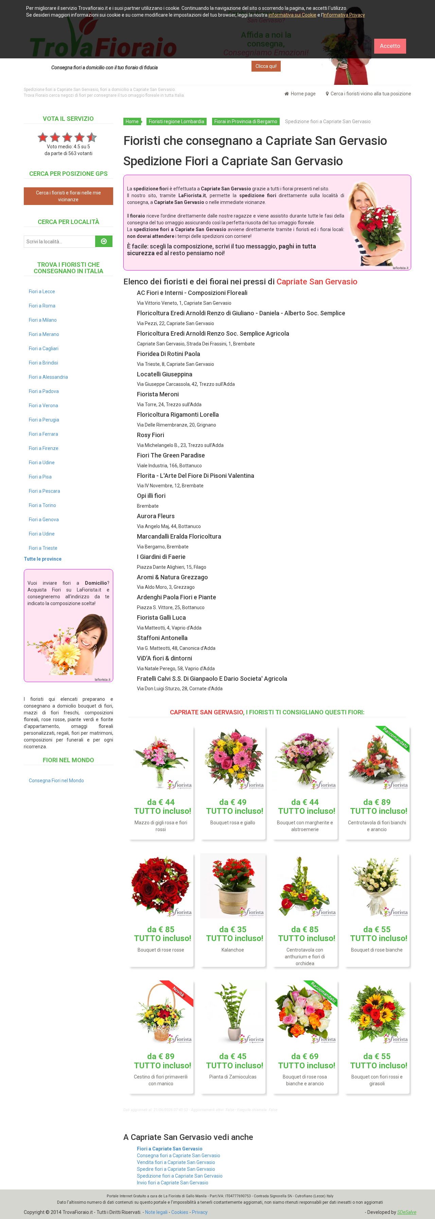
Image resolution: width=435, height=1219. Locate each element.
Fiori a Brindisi (43, 362)
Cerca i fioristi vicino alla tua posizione (370, 93)
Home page (303, 93)
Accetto (390, 45)
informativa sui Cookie (292, 15)
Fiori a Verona (43, 405)
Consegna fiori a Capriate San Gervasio (178, 1155)
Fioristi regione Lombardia (176, 121)
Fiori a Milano (43, 320)
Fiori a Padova (44, 391)
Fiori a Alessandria (48, 377)
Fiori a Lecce (42, 291)
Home (132, 121)
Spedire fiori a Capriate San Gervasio (176, 1169)
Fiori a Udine (42, 462)
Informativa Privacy (344, 15)
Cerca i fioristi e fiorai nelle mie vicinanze (68, 196)
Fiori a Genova (44, 519)
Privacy (200, 1212)
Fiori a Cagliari (43, 348)
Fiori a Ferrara (43, 434)
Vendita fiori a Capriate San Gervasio (176, 1162)
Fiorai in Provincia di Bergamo (245, 121)
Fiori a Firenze (43, 448)
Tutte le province (43, 559)
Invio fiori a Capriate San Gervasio (172, 1182)
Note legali (156, 1212)
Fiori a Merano (44, 334)
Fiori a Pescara (44, 491)
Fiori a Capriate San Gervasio (170, 1148)
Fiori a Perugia (44, 420)
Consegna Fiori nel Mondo (56, 780)
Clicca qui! (266, 66)
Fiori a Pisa (40, 477)
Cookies (179, 1212)
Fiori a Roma (42, 305)
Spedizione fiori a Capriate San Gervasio (180, 1176)
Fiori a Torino (42, 505)
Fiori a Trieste (43, 548)
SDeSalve (406, 1212)
